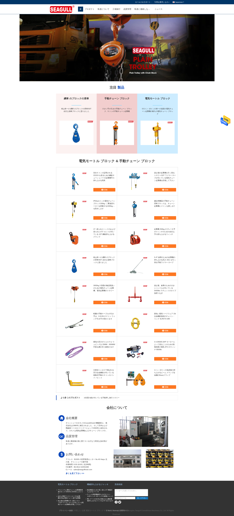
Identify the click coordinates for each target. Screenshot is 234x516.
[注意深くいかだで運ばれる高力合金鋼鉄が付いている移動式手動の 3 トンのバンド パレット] (74, 378)
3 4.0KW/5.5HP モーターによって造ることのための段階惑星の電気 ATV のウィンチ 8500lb (164, 345)
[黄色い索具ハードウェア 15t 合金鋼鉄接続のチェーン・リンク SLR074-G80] (135, 322)
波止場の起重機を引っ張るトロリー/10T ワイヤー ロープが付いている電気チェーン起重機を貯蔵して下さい (165, 176)
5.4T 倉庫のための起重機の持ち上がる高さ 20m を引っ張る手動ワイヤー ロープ (165, 259)
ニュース (158, 9)
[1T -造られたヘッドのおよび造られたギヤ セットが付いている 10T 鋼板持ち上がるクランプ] (74, 237)
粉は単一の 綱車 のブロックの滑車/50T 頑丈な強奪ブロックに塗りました (104, 259)
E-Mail (108, 510)
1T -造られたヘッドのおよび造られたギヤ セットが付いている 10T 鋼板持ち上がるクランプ (104, 233)
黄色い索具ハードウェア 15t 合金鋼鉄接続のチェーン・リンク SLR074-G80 (165, 316)
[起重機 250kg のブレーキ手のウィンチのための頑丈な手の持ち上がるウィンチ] (135, 237)
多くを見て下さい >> (75, 473)
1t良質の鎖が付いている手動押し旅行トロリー (101, 398)
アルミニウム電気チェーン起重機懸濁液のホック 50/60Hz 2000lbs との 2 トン (70, 491)
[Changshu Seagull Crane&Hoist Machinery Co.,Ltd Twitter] (119, 502)
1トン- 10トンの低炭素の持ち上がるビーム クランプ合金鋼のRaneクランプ (164, 372)
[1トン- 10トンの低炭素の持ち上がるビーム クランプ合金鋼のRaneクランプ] (135, 378)
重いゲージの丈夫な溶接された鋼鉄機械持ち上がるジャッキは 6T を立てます (100, 500)
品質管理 (127, 9)
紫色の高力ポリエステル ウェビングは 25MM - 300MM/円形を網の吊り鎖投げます (104, 344)
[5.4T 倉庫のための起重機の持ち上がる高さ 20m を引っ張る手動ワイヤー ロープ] (135, 266)
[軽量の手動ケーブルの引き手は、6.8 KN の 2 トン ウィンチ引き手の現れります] (74, 322)
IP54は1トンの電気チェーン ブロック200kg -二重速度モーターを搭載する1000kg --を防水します (104, 205)
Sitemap (115, 510)
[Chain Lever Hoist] (117, 47)
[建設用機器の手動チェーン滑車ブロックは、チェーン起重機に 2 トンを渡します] (135, 209)
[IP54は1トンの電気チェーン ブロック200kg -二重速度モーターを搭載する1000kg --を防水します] (74, 209)
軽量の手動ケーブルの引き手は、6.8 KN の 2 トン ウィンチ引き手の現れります (104, 316)
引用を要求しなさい (162, 2)
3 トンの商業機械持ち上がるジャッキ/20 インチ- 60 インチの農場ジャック (100, 495)
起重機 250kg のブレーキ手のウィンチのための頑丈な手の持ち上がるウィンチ (164, 231)
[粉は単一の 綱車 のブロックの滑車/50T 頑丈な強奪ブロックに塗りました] (74, 266)
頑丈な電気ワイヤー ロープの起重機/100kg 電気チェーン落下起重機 (69, 497)
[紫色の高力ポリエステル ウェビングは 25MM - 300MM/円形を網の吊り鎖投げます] (74, 350)
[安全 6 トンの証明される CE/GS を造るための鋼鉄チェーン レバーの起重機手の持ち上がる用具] (74, 181)
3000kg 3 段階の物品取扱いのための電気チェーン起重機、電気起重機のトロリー (104, 288)
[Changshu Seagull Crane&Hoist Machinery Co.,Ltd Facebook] (116, 502)
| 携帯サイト (124, 510)
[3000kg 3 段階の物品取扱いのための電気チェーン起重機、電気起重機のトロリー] (74, 294)
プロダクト (89, 9)
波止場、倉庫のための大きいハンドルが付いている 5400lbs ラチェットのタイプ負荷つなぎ (165, 289)
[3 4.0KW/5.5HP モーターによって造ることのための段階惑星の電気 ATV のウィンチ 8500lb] (135, 350)
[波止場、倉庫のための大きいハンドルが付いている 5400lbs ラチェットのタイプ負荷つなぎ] (135, 294)
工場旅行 (116, 9)
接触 (105, 190)
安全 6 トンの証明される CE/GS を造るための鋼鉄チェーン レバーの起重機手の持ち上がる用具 (103, 176)
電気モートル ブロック (68, 484)
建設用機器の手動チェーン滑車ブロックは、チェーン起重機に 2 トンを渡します (164, 203)
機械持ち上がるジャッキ (97, 484)
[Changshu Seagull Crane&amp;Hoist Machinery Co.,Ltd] (64, 9)
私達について (103, 9)
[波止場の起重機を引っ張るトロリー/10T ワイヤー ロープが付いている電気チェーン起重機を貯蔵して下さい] (135, 181)
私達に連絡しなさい (143, 9)
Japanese (179, 2)
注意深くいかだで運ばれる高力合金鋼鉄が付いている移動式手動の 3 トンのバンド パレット (103, 374)
